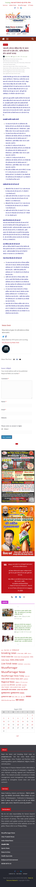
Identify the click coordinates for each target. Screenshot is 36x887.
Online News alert (16, 679)
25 (8, 728)
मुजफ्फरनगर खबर (6, 697)
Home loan (27, 62)
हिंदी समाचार (20, 700)
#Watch (10, 564)
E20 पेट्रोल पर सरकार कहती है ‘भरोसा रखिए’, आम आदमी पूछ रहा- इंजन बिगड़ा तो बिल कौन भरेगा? (23, 623)
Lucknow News (27, 664)
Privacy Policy (22, 826)
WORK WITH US (6, 864)
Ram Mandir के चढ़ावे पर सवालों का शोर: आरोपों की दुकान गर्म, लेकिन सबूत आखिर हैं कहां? (23, 612)
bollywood (15, 650)
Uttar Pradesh (5, 687)
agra (2, 650)
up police (24, 685)
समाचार (28, 696)
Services (5, 5)
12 (13, 721)
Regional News (8, 681)
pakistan (26, 679)
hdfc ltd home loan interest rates (10, 61)
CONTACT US (12, 874)
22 (27, 725)
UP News (30, 5)
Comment (5, 379)
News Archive (5, 852)
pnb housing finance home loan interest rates (13, 71)
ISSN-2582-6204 (17, 660)
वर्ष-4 (13, 697)
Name (3, 402)
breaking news (8, 653)
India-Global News (7, 841)
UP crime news (23, 682)
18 (8, 725)
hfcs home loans (21, 62)
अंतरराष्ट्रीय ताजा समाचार (8, 689)
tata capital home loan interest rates (11, 73)
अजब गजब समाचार (22, 690)
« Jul (17, 736)
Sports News (5, 848)
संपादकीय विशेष (5, 844)
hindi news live (7, 656)
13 (18, 721)
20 (18, 725)
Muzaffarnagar (22, 5)
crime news (20, 653)
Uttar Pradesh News (7, 837)
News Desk (7, 56)
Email (3, 410)
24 (4, 728)
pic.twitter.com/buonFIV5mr (20, 583)
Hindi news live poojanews (21, 657)
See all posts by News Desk (10, 342)
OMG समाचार (5, 679)
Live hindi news (9, 663)
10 (4, 721)
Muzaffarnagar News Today (12, 676)
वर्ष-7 (19, 696)
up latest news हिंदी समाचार (8, 685)
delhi (25, 653)
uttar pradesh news (15, 687)
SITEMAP (25, 874)
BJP (10, 650)
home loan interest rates (9, 64)
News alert (27, 676)
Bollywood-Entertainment (9, 860)
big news (6, 650)
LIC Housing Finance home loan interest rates (13, 70)
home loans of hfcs (7, 68)
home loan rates (22, 66)
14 (23, 721)
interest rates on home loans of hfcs (21, 68)
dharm (29, 653)
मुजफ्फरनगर (5, 692)
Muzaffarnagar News (13, 672)
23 (32, 725)
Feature (5, 44)
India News (5, 660)
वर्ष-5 (16, 697)
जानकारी (28, 803)
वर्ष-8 (22, 696)
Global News (12, 5)
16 (32, 721)
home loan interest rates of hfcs (10, 66)
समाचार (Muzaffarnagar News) (8, 700)
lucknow (20, 664)
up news (18, 685)
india (31, 657)
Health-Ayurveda (6, 856)
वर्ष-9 (24, 696)
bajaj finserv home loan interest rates (13, 59)
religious (17, 682)
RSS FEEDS (19, 874)
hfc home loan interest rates (9, 62)
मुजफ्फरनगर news (17, 692)
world (23, 687)
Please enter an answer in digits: (11, 426)
